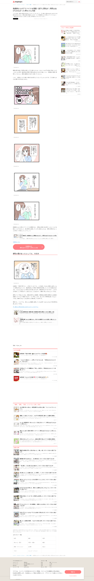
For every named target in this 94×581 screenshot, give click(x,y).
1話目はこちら (16, 242)
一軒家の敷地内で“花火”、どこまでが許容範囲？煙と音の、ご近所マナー (73, 58)
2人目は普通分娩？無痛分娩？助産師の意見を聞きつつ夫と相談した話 (36, 312)
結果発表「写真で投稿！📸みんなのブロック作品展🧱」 (34, 353)
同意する (73, 572)
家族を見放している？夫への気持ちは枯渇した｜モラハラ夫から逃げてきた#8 (38, 496)
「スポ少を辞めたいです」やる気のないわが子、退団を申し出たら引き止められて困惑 (73, 52)
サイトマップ (15, 563)
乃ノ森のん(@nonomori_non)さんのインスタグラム (25, 307)
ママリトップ (15, 562)
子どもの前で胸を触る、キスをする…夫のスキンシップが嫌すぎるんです (73, 84)
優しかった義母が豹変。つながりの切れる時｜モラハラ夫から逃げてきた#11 (38, 521)
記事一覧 (14, 565)
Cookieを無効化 (73, 576)
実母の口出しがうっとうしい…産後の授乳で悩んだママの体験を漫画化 (37, 439)
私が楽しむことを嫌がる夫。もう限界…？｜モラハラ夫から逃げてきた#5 (38, 472)
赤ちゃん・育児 (44, 566)
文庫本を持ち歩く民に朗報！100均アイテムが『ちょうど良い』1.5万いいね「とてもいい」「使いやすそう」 (73, 91)
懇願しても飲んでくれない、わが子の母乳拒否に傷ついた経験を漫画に (37, 415)
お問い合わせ (26, 566)
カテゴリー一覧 (16, 566)
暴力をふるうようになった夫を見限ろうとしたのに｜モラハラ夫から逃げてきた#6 (38, 480)
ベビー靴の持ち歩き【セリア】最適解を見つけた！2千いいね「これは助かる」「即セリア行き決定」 (73, 38)
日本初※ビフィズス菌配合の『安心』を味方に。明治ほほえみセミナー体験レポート (38, 369)
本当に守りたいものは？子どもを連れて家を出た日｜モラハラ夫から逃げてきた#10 (38, 513)
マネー (51, 566)
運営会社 (25, 562)
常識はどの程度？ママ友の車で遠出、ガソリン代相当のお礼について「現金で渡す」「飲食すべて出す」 (73, 32)
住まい (51, 565)
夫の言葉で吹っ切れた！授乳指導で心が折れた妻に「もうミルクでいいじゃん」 (38, 408)
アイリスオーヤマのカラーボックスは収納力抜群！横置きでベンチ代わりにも (73, 77)
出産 (42, 565)
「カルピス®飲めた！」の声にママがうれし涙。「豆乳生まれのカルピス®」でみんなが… (38, 360)
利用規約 (25, 565)
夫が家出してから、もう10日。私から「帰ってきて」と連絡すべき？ (73, 64)
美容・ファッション (53, 562)
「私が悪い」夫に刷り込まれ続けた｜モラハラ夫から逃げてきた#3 (36, 465)
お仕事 (51, 563)
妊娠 (42, 563)
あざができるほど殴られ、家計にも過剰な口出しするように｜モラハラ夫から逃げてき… (38, 488)
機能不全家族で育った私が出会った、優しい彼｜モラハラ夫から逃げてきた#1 (38, 451)
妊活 (42, 562)
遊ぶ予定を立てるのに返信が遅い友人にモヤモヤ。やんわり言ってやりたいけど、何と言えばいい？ (73, 45)
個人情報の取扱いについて (29, 563)
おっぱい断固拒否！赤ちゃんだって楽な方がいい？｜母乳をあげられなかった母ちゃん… (38, 423)
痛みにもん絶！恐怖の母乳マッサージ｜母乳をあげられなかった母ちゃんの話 (38, 431)
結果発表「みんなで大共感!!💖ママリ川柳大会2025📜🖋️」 (34, 377)
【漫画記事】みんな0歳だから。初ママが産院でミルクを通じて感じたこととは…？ (37, 320)
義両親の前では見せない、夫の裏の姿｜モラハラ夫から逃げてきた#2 (37, 458)
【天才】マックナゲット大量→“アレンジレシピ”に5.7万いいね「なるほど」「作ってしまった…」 (73, 70)
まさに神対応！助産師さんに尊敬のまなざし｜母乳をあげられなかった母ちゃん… (38, 236)
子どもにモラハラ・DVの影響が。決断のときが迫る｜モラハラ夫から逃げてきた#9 (38, 505)
